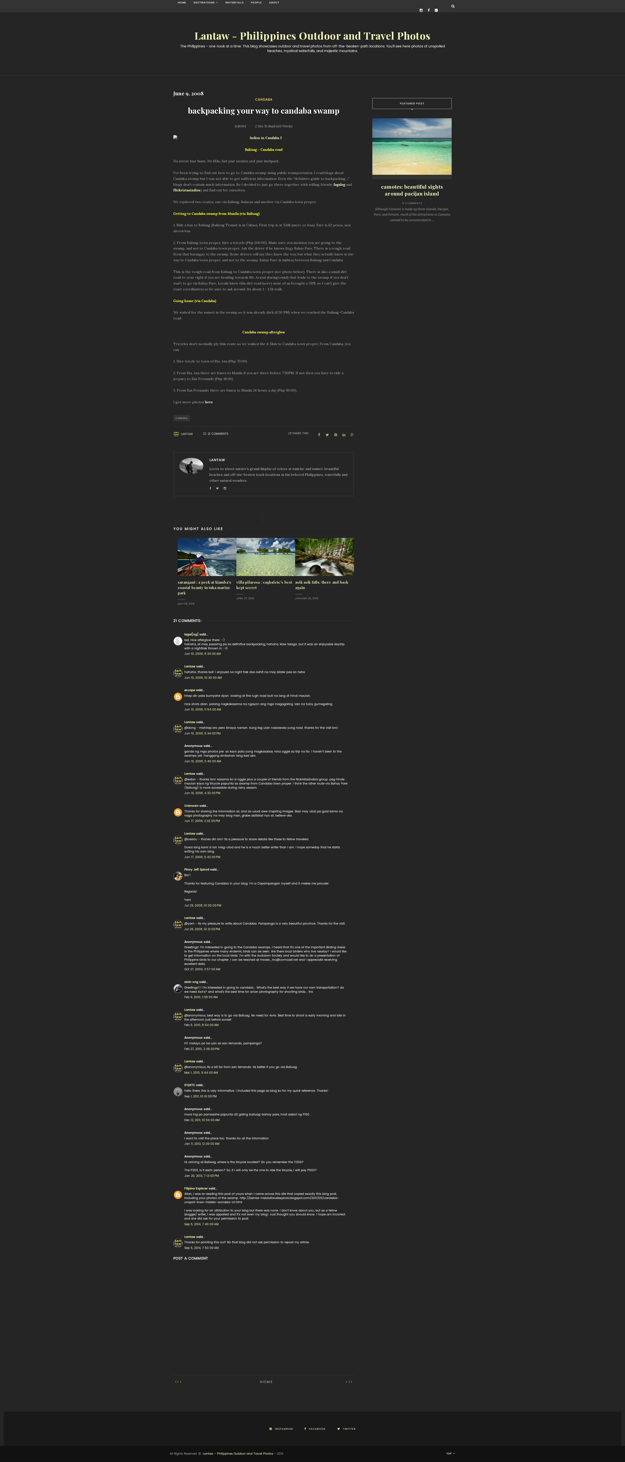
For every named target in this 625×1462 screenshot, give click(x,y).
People (256, 2)
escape (189, 690)
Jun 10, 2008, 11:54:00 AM (202, 709)
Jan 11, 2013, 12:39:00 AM (201, 1143)
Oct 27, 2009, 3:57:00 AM (202, 969)
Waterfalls (234, 2)
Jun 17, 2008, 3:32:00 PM (202, 820)
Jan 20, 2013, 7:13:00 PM (201, 1175)
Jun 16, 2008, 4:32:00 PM (202, 793)
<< (179, 1382)
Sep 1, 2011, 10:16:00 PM (200, 1096)
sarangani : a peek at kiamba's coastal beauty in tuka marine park (204, 587)
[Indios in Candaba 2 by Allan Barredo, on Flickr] (263, 138)
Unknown (191, 805)
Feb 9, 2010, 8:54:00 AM (201, 1025)
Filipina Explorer (196, 1188)
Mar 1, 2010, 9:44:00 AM (201, 1072)
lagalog (340, 184)
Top (449, 1453)
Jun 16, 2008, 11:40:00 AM (202, 761)
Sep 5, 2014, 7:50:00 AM (201, 1247)
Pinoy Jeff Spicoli (196, 869)
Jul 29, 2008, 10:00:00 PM (202, 905)
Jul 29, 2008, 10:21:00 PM (202, 929)
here (209, 402)
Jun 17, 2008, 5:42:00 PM (202, 857)
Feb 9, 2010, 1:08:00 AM (201, 997)
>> (348, 1382)
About (274, 2)
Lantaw (187, 434)
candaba (263, 99)
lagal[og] (191, 634)
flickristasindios (186, 190)
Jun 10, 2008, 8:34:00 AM (202, 653)
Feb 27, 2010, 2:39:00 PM (201, 1048)
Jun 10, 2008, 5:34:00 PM (202, 733)
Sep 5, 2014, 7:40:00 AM (201, 1224)
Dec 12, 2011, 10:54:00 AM (201, 1120)
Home (182, 2)
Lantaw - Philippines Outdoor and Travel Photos (312, 36)
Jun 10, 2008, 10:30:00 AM (203, 677)
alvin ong (191, 982)
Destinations (204, 2)
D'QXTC (189, 1085)
